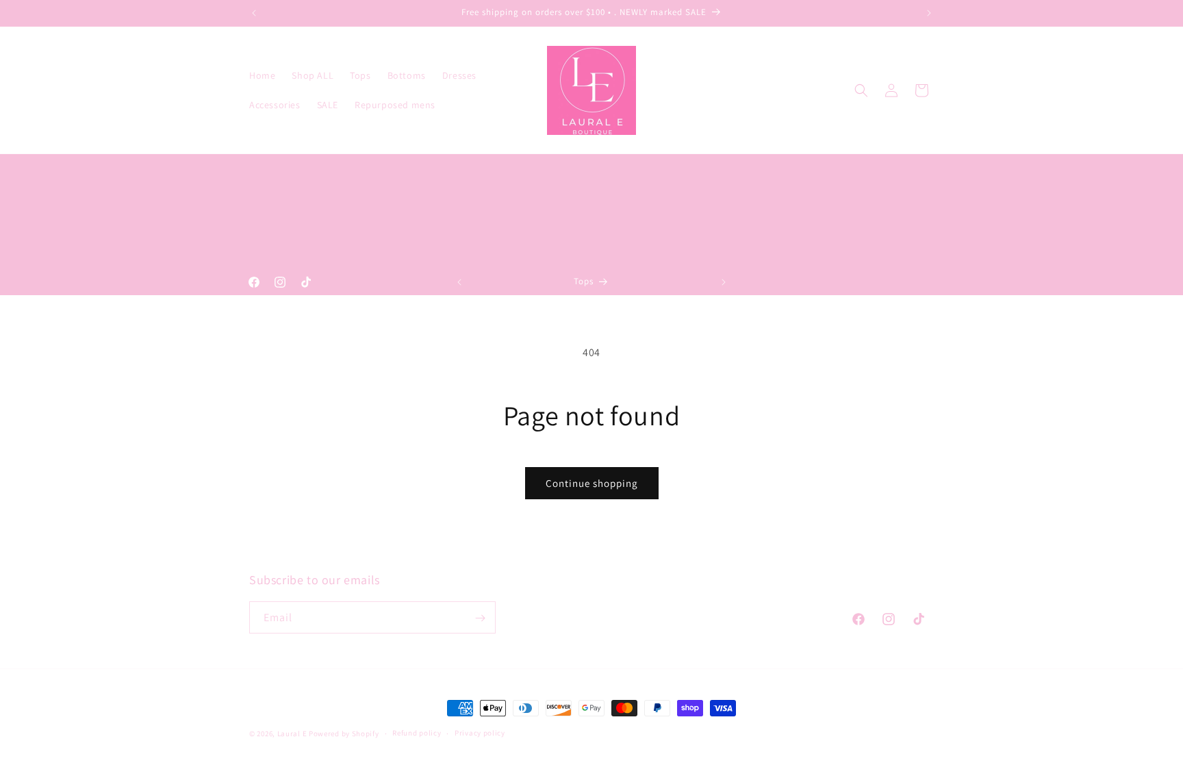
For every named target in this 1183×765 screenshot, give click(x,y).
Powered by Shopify (344, 733)
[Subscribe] (480, 618)
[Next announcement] (929, 13)
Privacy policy (480, 733)
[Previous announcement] (254, 13)
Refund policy (416, 733)
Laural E (292, 733)
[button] (861, 90)
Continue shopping (592, 483)
